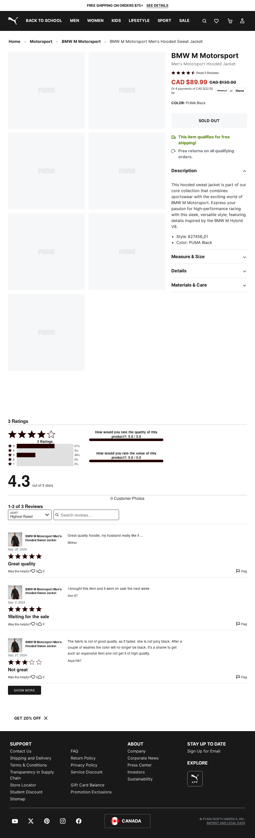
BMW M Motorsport (81, 41)
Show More (24, 690)
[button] (45, 446)
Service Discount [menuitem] (87, 771)
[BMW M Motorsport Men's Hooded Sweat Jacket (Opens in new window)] (15, 539)
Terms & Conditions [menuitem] (28, 764)
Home (14, 41)
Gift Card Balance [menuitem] (87, 784)
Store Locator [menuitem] (23, 784)
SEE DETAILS (157, 5)
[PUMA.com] (12, 21)
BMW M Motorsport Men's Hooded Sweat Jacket (43, 538)
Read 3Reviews (207, 73)
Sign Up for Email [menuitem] (203, 751)
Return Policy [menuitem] (83, 758)
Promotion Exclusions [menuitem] (91, 791)
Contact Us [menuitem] (20, 751)
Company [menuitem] (137, 751)
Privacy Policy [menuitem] (84, 764)
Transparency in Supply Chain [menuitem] (32, 774)
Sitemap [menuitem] (17, 798)
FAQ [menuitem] (74, 751)
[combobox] (30, 515)
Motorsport (41, 41)
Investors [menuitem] (136, 771)
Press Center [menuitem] (140, 764)
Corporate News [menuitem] (143, 758)
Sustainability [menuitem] (140, 778)
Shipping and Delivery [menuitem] (30, 758)
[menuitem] (44, 21)
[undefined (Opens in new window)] (195, 778)
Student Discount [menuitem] (26, 791)
